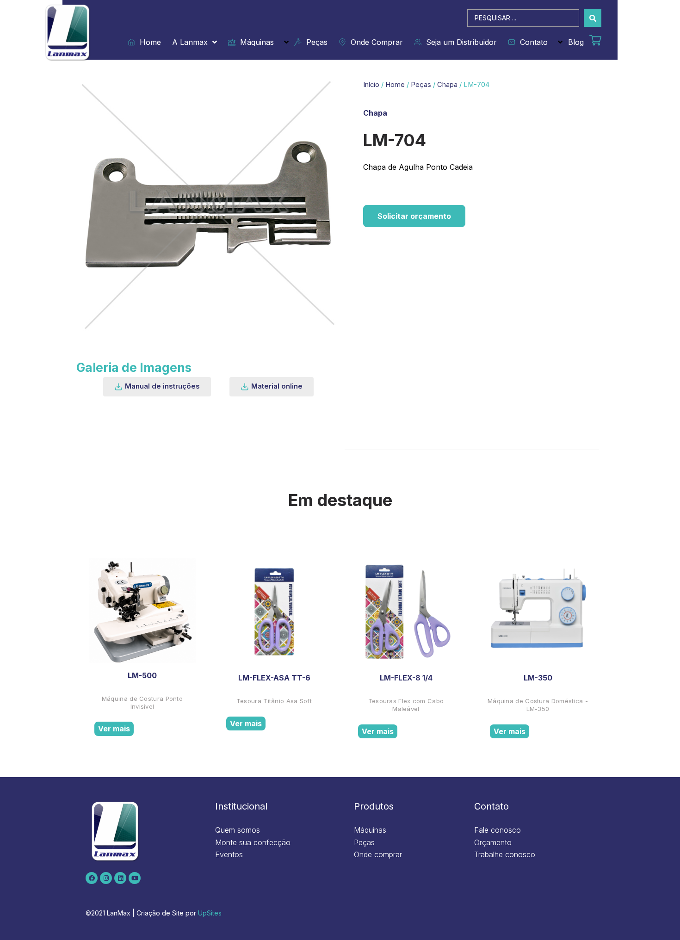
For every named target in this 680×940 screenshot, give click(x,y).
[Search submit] (592, 18)
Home (148, 42)
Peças (315, 42)
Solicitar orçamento (414, 216)
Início (371, 84)
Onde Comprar (374, 42)
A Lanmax (190, 42)
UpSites (210, 913)
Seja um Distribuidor (459, 42)
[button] (157, 386)
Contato (531, 42)
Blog (576, 42)
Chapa (447, 84)
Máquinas (254, 42)
